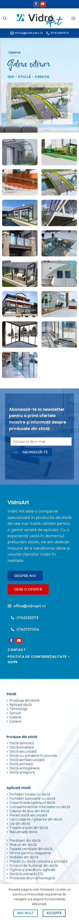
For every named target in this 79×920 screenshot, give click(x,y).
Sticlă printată (21, 764)
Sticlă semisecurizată (26, 760)
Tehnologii (18, 709)
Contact (17, 649)
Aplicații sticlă (20, 705)
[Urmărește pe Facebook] (36, 4)
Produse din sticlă (24, 700)
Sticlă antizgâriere (24, 768)
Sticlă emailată (21, 747)
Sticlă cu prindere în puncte (33, 756)
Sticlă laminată (21, 743)
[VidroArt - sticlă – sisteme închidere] (39, 18)
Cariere (15, 721)
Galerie (15, 717)
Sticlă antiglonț (22, 772)
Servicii (15, 713)
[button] (5, 18)
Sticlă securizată (23, 751)
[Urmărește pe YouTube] (43, 4)
